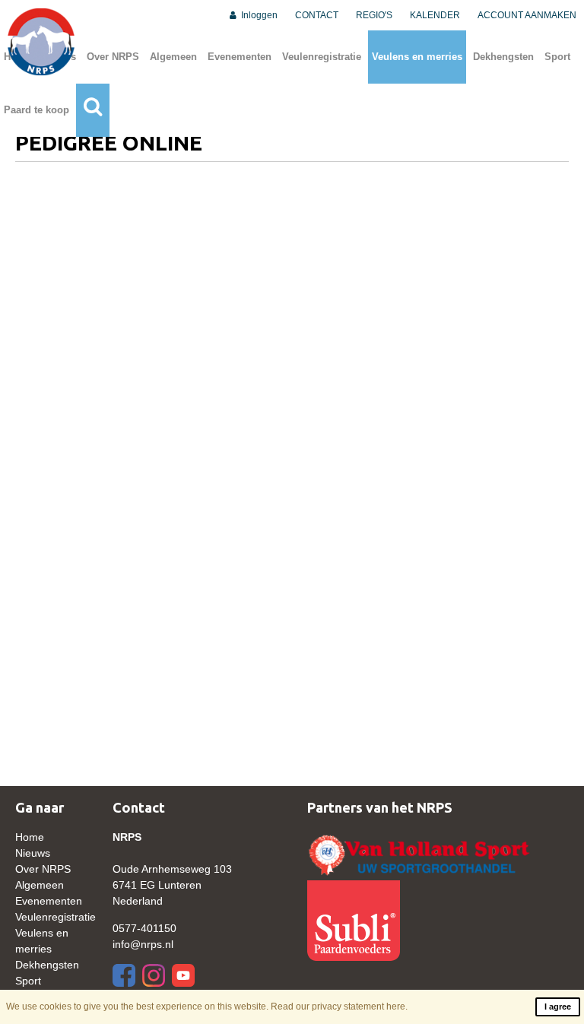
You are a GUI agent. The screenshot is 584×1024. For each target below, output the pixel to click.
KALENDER (435, 15)
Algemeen (173, 56)
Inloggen (258, 15)
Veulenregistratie (321, 56)
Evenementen (239, 56)
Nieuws (32, 853)
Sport (557, 56)
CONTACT (316, 15)
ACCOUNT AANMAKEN (527, 15)
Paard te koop (36, 110)
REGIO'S (374, 15)
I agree (557, 1006)
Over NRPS (113, 56)
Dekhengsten (503, 56)
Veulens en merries (417, 56)
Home (29, 837)
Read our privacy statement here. (339, 1006)
